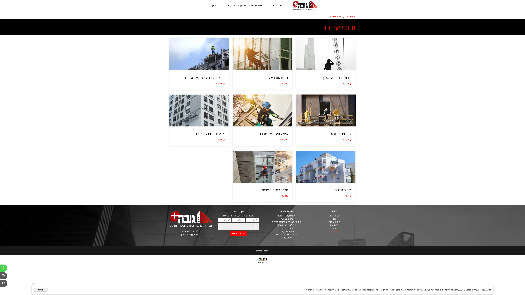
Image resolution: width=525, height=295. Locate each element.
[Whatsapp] (4, 268)
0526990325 (188, 231)
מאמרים (227, 5)
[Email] (4, 284)
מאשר (40, 290)
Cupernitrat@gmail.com (190, 234)
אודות (272, 5)
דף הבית (284, 5)
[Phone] (4, 276)
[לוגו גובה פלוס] (304, 5)
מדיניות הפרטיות (312, 290)
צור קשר (213, 5)
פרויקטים (241, 5)
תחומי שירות (257, 5)
